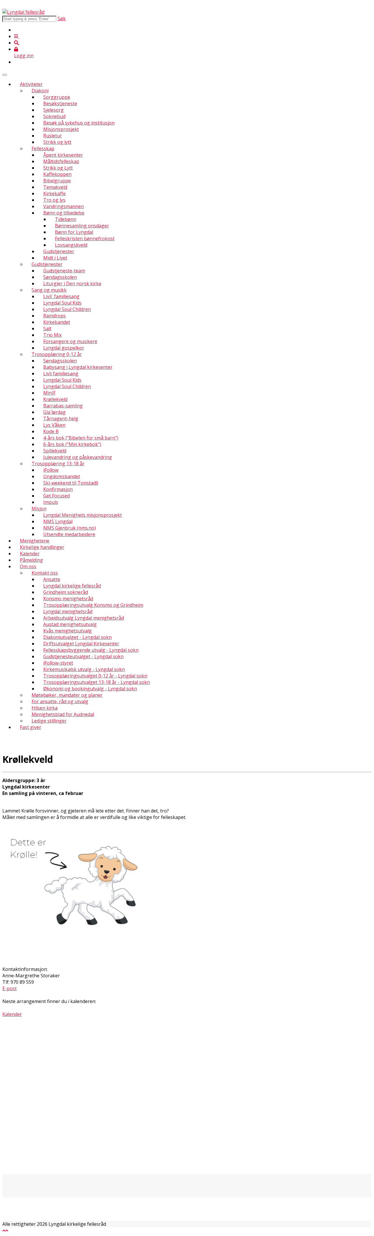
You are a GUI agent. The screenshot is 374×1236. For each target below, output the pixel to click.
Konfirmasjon (58, 489)
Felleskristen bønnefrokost (85, 238)
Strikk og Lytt (58, 168)
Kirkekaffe (54, 193)
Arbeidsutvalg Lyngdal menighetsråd (83, 618)
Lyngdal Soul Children (67, 309)
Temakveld (55, 187)
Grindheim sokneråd (65, 592)
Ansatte (51, 579)
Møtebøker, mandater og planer (67, 695)
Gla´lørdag (54, 412)
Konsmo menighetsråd (68, 598)
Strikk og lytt (57, 142)
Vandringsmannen (63, 206)
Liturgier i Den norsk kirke (72, 283)
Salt (47, 328)
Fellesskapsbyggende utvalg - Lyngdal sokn (90, 650)
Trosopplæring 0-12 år (57, 354)
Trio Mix (52, 335)
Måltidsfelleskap (61, 161)
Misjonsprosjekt (61, 129)
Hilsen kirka (45, 708)
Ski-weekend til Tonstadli (70, 483)
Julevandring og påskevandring (77, 457)
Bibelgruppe (57, 180)
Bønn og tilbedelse (63, 213)
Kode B (51, 431)
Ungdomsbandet (61, 476)
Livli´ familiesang (61, 296)
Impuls (50, 502)
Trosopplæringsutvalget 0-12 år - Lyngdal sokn (95, 676)
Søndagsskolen (60, 277)
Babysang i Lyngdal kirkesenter (77, 367)
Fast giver (30, 727)
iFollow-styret (58, 663)
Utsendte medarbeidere (69, 534)
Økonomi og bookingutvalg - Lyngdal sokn (90, 688)
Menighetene (34, 540)
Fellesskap (43, 148)
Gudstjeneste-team (64, 270)
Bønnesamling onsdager (82, 225)
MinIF (49, 393)
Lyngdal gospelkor (63, 348)
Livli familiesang (60, 373)
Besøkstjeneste (60, 103)
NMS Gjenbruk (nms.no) (69, 528)
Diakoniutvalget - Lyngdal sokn (77, 637)
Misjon (39, 508)
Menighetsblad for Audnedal (63, 714)
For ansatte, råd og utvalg (60, 701)
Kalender (29, 553)
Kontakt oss (45, 573)
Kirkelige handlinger (42, 547)
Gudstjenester (58, 251)
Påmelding (31, 560)
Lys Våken (54, 425)
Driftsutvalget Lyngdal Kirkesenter (81, 643)
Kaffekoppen (57, 174)
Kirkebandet (56, 322)
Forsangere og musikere (70, 341)
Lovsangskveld (71, 245)
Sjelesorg (53, 110)
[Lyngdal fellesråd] (23, 12)
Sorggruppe (56, 97)
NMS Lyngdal (57, 521)
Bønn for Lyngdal (74, 232)
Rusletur (52, 135)
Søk (62, 18)
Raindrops (54, 315)
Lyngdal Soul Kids (62, 303)
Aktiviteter (31, 84)
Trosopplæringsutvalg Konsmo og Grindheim (93, 605)
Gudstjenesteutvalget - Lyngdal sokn (83, 656)
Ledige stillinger (49, 721)
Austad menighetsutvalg (70, 624)
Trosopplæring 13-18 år (58, 463)
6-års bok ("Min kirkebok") (72, 444)
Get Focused (56, 495)
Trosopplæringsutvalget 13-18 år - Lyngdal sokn (96, 682)
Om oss (28, 566)
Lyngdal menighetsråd (67, 611)
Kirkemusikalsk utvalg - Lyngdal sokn (84, 669)
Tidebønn (65, 219)
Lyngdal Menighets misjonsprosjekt (82, 515)
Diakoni (40, 90)
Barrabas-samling (63, 405)
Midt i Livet (55, 258)
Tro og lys (54, 200)
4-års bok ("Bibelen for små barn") (80, 438)
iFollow (50, 470)
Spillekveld (54, 450)
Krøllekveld (55, 399)
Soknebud (54, 116)
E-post (9, 988)
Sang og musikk (49, 290)
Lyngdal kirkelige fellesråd (72, 585)
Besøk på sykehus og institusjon (79, 123)
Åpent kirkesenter (63, 155)
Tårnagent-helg (60, 418)
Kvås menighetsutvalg (67, 630)
